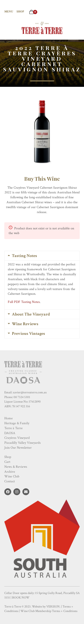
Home (8, 418)
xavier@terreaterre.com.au (30, 392)
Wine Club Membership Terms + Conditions (48, 611)
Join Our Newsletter (18, 447)
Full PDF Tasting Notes (24, 302)
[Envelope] (25, 491)
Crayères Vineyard (17, 438)
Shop (20, 12)
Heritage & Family (16, 423)
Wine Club (11, 476)
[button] (42, 255)
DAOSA (9, 433)
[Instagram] (16, 491)
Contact (9, 481)
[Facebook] (7, 491)
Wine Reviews (25, 324)
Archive (9, 471)
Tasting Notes (24, 256)
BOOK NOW (21, 597)
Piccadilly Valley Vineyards (22, 443)
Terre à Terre (13, 428)
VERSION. (53, 606)
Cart (7, 462)
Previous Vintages (28, 333)
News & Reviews (15, 467)
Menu (8, 12)
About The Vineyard (31, 314)
